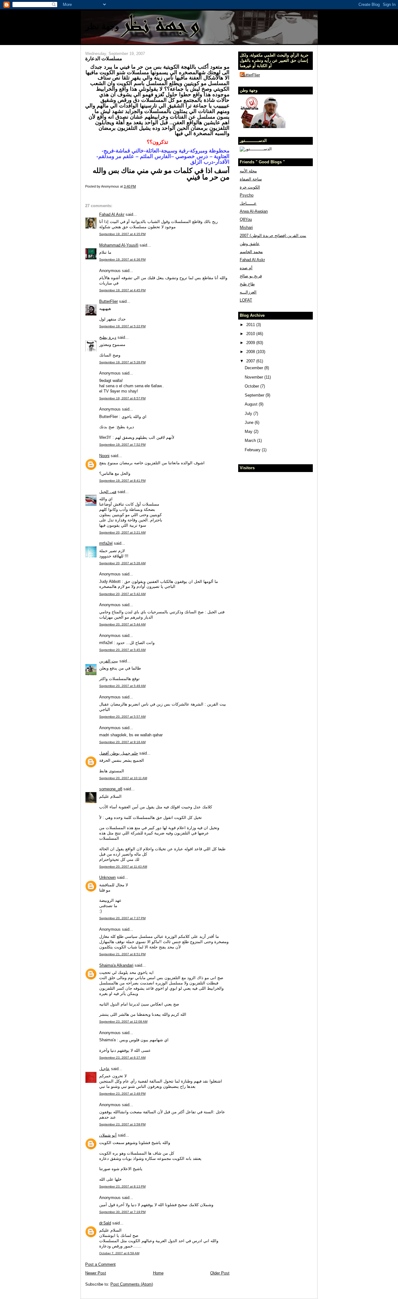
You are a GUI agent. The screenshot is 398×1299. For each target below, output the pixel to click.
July (249, 413)
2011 (251, 324)
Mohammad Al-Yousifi (118, 245)
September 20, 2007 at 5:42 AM (122, 594)
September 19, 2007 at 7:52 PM (122, 444)
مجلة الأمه (248, 171)
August (252, 404)
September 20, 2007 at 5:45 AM (122, 650)
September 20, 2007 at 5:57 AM (122, 716)
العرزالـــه (248, 292)
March (251, 440)
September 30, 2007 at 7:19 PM (122, 1212)
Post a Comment (100, 1264)
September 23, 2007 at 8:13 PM (122, 1186)
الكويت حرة (250, 187)
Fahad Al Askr (111, 214)
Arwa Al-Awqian (254, 211)
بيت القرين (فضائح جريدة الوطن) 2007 (273, 235)
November (254, 377)
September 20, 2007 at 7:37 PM (122, 918)
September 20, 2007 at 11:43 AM (123, 866)
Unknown (107, 877)
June (250, 422)
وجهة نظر (102, 26)
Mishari (246, 227)
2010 (251, 333)
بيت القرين (108, 661)
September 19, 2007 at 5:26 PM (122, 362)
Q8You (246, 219)
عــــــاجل (248, 203)
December (254, 368)
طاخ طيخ (247, 284)
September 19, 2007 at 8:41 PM (122, 480)
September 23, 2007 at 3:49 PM (122, 1093)
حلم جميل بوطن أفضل (118, 753)
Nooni (104, 455)
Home (158, 1273)
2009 (251, 342)
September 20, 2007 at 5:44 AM (122, 624)
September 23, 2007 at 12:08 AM (123, 1021)
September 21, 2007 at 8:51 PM (122, 954)
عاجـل (104, 1068)
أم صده (246, 268)
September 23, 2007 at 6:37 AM (122, 1057)
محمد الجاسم (251, 251)
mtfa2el (106, 543)
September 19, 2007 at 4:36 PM (122, 259)
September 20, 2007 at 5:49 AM (122, 686)
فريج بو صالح (251, 276)
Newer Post (95, 1273)
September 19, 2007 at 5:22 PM (122, 326)
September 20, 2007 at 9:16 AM (122, 742)
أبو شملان (108, 1135)
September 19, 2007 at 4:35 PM (122, 234)
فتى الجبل (107, 491)
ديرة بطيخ (107, 337)
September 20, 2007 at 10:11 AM (123, 778)
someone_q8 (110, 789)
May (249, 431)
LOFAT (246, 300)
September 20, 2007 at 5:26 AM (122, 563)
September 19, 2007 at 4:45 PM (122, 290)
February (253, 449)
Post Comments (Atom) (131, 1284)
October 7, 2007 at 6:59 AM (119, 1253)
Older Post (219, 1273)
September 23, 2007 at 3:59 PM (122, 1124)
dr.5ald (105, 1223)
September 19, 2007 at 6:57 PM (122, 398)
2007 (251, 361)
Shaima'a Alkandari (116, 965)
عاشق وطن (250, 243)
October (252, 386)
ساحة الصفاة (251, 179)
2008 (251, 351)
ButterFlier (108, 301)
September (255, 395)
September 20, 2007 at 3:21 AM (122, 532)
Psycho (246, 195)
